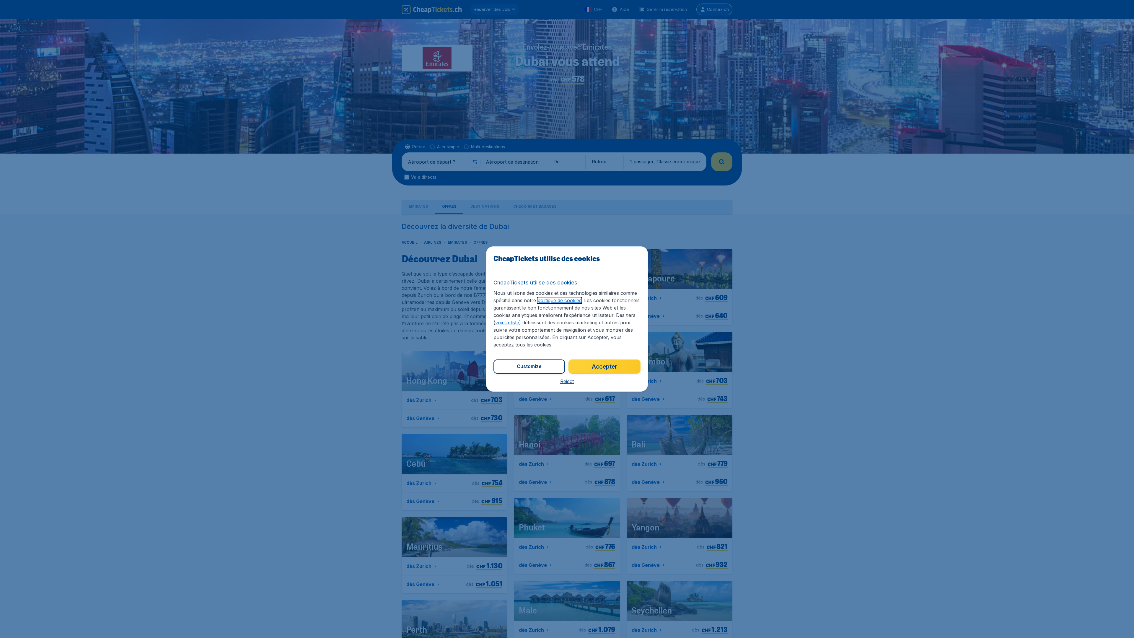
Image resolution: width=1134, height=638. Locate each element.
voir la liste (507, 322)
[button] (567, 381)
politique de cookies (559, 300)
